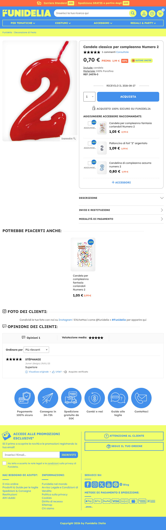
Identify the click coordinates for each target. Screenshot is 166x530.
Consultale (122, 52)
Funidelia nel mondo (54, 484)
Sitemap (47, 504)
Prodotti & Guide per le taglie (20, 487)
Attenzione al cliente (126, 435)
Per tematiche (21, 23)
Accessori (101, 23)
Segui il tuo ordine (126, 446)
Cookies (47, 497)
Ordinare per (14, 349)
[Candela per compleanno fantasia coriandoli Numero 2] (102, 128)
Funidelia (7, 32)
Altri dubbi (8, 497)
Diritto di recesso (52, 501)
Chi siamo (48, 508)
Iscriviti (69, 454)
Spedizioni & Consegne (16, 490)
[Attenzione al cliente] (152, 13)
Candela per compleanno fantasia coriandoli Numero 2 (130, 124)
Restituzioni (9, 494)
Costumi (61, 23)
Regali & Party (141, 23)
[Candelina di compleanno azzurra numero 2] (102, 167)
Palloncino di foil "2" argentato (128, 143)
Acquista (128, 96)
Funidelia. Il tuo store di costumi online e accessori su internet (26, 13)
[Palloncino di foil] (102, 148)
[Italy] (88, 484)
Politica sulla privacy (54, 494)
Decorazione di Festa (25, 32)
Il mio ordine (10, 484)
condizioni (53, 463)
